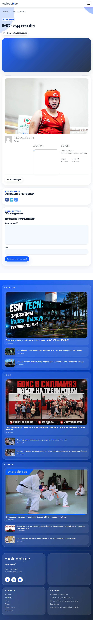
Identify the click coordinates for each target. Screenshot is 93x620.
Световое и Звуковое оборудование (64, 607)
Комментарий (11, 223)
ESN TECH (10, 288)
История (8, 595)
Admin (16, 141)
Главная (5, 12)
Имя (6, 247)
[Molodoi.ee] (17, 559)
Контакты (8, 598)
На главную (15, 180)
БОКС (8, 375)
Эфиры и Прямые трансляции (61, 598)
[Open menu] (88, 3)
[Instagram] (13, 579)
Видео (7, 604)
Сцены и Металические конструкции (64, 601)
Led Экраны (54, 604)
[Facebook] (7, 579)
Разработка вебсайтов (59, 595)
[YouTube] (20, 579)
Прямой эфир (10, 607)
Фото (7, 601)
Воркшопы (9, 610)
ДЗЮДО (10, 464)
